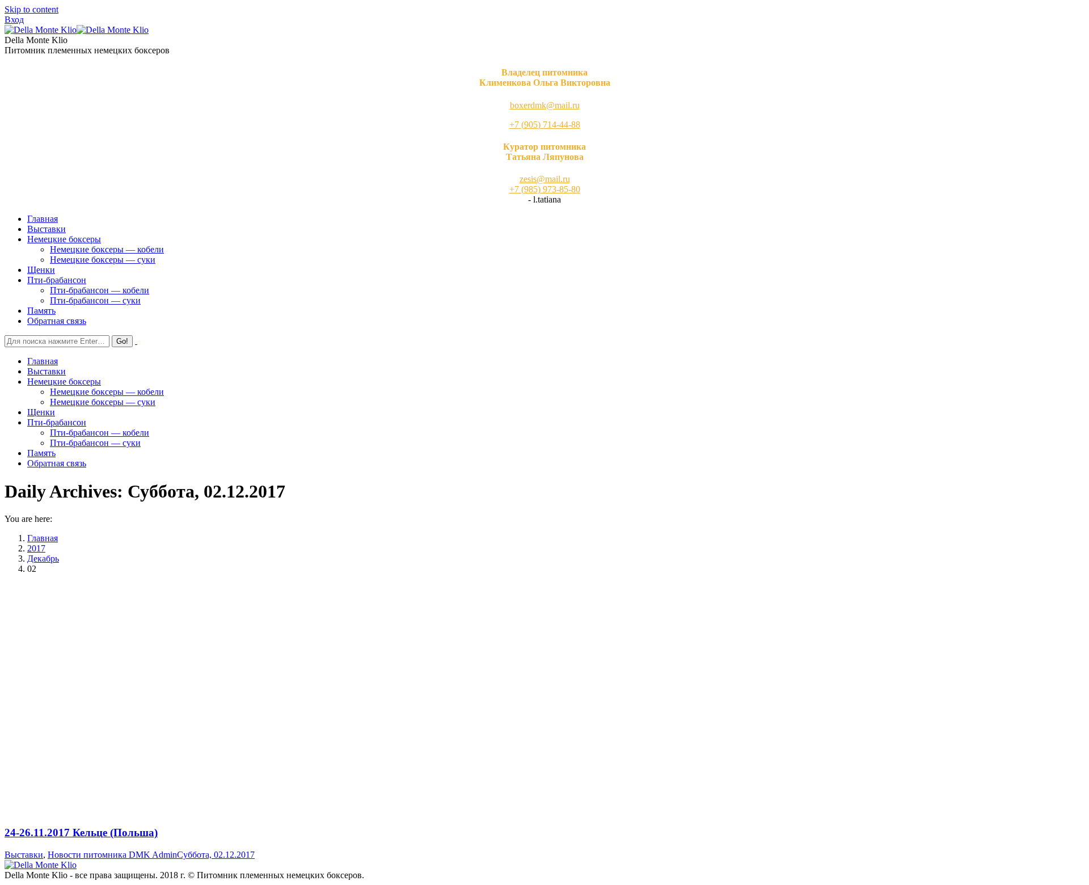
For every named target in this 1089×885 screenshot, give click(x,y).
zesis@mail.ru (545, 179)
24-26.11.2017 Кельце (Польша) (81, 832)
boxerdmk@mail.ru (545, 105)
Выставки (24, 854)
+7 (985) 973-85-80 (544, 189)
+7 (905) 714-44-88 (544, 124)
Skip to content (31, 9)
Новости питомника (87, 854)
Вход (14, 19)
